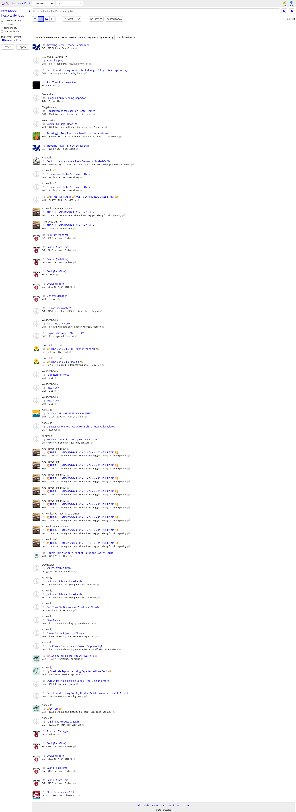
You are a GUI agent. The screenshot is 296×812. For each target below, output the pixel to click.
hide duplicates (12, 31)
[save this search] (292, 11)
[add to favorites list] (44, 45)
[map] (53, 19)
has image (9, 24)
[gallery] (47, 19)
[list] (35, 19)
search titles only (12, 20)
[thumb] (41, 19)
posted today (10, 27)
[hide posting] (76, 48)
